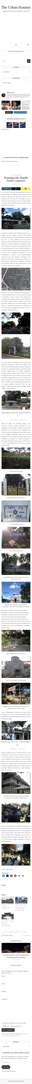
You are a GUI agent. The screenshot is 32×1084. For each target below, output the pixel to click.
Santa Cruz (24, 932)
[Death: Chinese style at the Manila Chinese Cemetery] (8, 915)
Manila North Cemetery (14, 932)
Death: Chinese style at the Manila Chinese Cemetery (8, 921)
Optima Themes (20, 1081)
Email (3, 983)
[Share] (6, 188)
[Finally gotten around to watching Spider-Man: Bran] (6, 105)
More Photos (5, 129)
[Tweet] (16, 188)
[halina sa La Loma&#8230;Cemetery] (8, 899)
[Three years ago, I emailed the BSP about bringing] (25, 105)
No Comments (26, 935)
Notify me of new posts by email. (12, 1026)
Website (4, 991)
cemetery (5, 932)
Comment (5, 999)
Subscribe (5, 1067)
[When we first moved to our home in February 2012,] (16, 105)
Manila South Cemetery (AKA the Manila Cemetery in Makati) (21, 905)
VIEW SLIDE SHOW (13, 419)
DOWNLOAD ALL (21, 419)
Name (4, 976)
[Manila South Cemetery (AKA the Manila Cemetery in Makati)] (21, 899)
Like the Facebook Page (16, 51)
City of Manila (16, 175)
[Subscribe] (25, 188)
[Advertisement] (16, 29)
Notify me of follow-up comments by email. (14, 1023)
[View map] (17, 279)
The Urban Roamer (16, 7)
